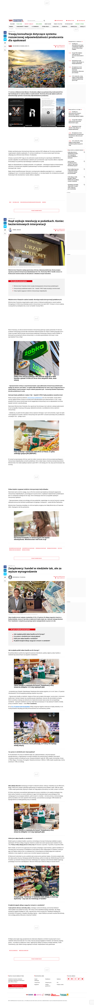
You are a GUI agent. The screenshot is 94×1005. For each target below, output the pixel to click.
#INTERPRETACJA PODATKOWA (28, 548)
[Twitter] (5, 39)
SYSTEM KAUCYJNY (69, 23)
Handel (11, 26)
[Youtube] (82, 979)
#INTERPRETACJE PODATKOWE (15, 548)
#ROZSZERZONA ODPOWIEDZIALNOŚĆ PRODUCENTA (30, 202)
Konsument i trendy (22, 26)
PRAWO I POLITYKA (58, 23)
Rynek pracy (45, 26)
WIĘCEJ (82, 26)
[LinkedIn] (68, 979)
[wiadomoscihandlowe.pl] (16, 20)
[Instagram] (75, 979)
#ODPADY (44, 202)
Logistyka (55, 26)
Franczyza (74, 26)
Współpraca (47, 979)
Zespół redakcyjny (36, 979)
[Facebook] (5, 32)
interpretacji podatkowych (34, 397)
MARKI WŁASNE (48, 23)
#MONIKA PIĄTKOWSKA (52, 548)
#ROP (10, 202)
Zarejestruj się (48, 982)
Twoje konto (37, 982)
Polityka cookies (60, 984)
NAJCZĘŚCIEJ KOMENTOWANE (75, 150)
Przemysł (64, 26)
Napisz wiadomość (61, 46)
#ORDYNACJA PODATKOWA (41, 548)
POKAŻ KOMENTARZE (36, 210)
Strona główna (11, 28)
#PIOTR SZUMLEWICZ (13, 950)
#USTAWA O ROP (16, 202)
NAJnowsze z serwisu (75, 41)
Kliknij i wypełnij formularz (17, 985)
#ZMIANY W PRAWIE (26, 549)
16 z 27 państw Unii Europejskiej (20, 706)
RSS (57, 982)
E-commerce (35, 26)
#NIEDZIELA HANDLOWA (23, 950)
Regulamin (36, 984)
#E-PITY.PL (60, 548)
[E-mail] (5, 46)
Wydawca (59, 979)
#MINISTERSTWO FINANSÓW (15, 549)
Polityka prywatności (47, 985)
